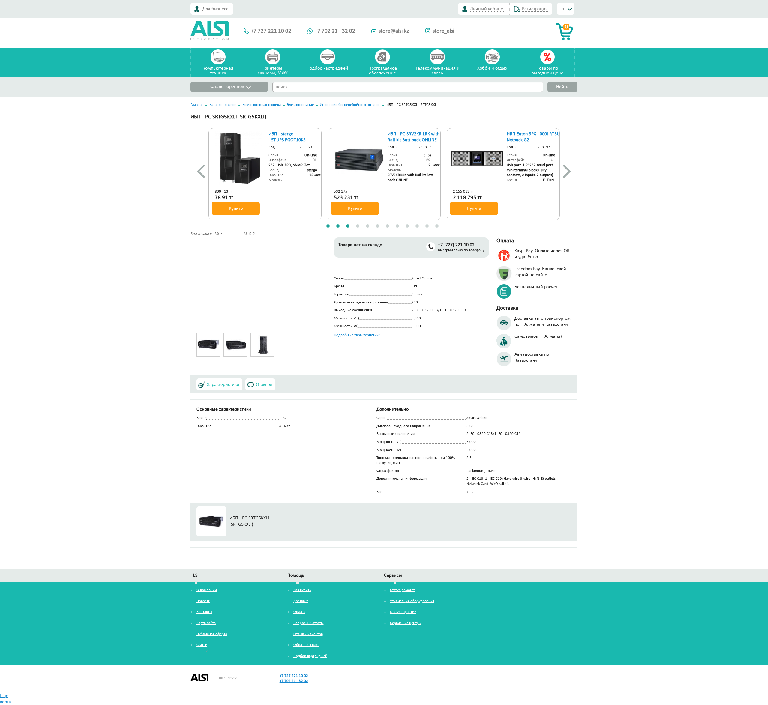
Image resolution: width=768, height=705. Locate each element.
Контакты (204, 612)
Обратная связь (306, 645)
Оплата (299, 612)
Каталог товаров (222, 105)
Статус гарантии (403, 612)
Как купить (302, 590)
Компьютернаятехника (217, 71)
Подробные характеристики (357, 335)
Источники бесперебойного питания (350, 105)
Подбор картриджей (327, 68)
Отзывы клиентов (308, 634)
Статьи (201, 645)
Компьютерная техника (261, 105)
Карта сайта (206, 623)
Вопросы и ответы (308, 623)
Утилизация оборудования (412, 601)
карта (5, 702)
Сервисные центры (406, 623)
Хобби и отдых (492, 68)
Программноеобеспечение (382, 71)
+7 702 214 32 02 (335, 31)
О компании (206, 590)
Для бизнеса (215, 9)
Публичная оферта (211, 634)
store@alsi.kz (394, 31)
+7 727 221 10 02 (271, 31)
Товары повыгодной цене (547, 71)
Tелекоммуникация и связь (437, 71)
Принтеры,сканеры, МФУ (272, 71)
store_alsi (443, 31)
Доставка (300, 601)
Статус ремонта (403, 590)
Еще (4, 695)
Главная (196, 105)
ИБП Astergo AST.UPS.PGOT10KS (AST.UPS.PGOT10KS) (288, 140)
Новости (203, 601)
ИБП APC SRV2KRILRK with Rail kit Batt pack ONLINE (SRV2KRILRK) (414, 140)
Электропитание (300, 105)
